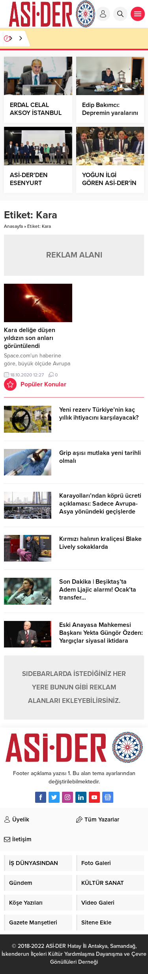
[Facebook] (40, 797)
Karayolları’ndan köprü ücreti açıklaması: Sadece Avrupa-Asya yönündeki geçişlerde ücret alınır (100, 507)
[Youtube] (94, 797)
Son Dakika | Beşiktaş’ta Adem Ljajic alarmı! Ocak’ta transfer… (97, 590)
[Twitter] (54, 797)
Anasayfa (13, 226)
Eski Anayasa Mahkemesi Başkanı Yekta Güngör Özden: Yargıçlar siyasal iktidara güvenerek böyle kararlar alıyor (101, 641)
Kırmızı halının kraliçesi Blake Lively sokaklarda (100, 543)
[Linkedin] (80, 797)
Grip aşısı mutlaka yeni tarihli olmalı (100, 457)
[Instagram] (67, 797)
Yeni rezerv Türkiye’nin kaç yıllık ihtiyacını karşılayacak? (99, 414)
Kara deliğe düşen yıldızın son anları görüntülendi (29, 338)
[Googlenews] (107, 797)
